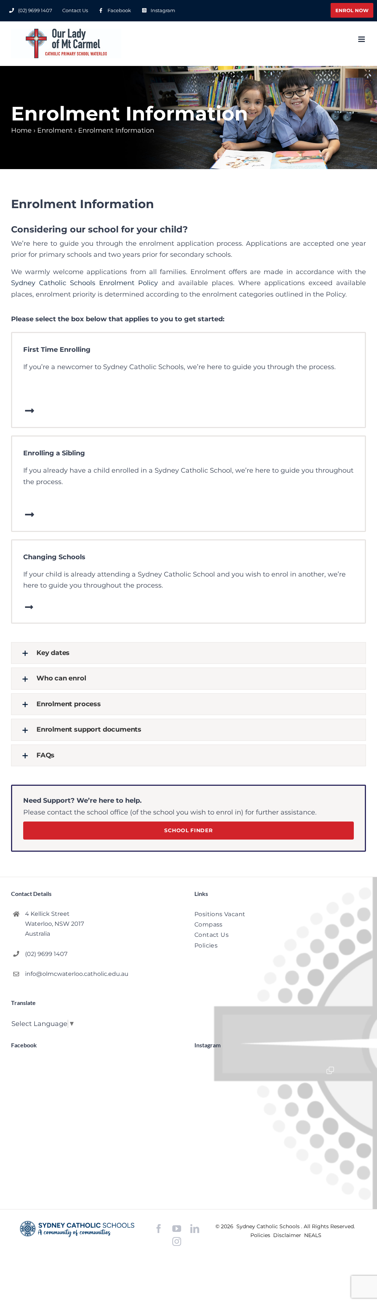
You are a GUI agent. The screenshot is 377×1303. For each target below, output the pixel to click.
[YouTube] (176, 1228)
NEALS (312, 1235)
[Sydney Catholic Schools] (77, 1228)
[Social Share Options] (227, 1174)
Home (21, 130)
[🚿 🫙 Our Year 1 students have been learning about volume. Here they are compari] (280, 1120)
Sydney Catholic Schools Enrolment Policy (84, 283)
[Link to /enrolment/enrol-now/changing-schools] (29, 607)
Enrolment (55, 130)
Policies (261, 1235)
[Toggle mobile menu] (362, 39)
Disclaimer (288, 1235)
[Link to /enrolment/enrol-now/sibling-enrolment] (29, 514)
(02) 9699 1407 (46, 953)
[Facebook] (158, 1228)
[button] (188, 652)
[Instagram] (176, 1241)
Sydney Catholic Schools (268, 1226)
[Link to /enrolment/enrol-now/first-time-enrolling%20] (29, 411)
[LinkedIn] (194, 1228)
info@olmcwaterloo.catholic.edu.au (76, 973)
